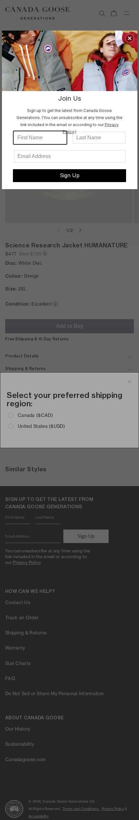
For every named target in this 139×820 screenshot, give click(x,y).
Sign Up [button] (70, 175)
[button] (130, 38)
